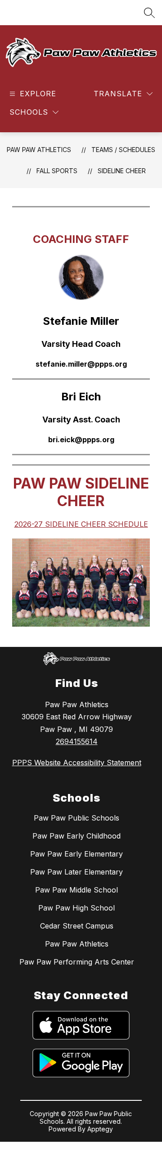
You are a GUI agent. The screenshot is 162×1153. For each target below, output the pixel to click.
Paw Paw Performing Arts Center (76, 961)
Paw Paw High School (76, 907)
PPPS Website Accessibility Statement (76, 762)
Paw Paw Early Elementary (76, 853)
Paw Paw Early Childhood (76, 835)
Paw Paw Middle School (76, 889)
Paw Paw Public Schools (76, 817)
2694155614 (77, 741)
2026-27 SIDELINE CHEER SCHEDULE (81, 524)
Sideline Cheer (122, 171)
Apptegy (100, 1129)
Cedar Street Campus (76, 925)
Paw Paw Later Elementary (76, 871)
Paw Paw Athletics (39, 149)
